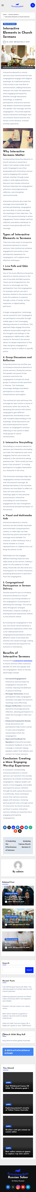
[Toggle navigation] (2, 5)
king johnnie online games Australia (16, 1041)
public (8, 1082)
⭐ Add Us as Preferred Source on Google (17, 1051)
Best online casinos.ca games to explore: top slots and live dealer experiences (14, 1016)
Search (6, 963)
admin (11, 42)
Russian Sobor (18, 1177)
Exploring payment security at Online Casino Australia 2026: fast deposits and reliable (16, 999)
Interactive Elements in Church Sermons (17, 32)
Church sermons (10, 24)
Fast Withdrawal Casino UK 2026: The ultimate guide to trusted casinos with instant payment (17, 989)
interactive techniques (23, 661)
